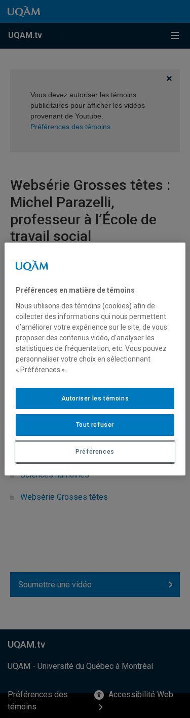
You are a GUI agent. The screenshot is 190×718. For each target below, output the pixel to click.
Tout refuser (95, 424)
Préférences (95, 451)
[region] (95, 359)
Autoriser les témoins (95, 398)
